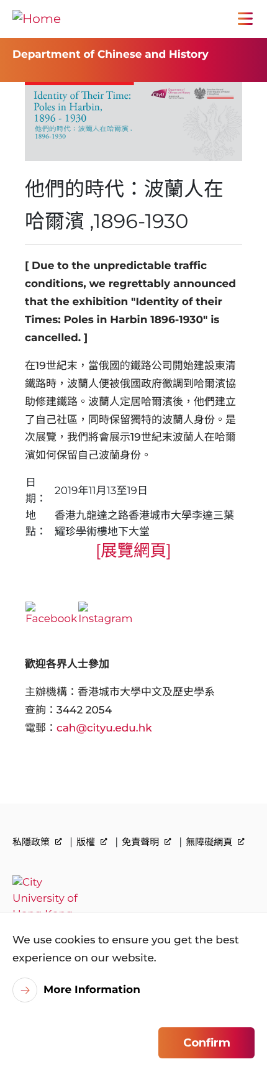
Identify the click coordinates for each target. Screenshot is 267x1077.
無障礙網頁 (210, 842)
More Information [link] (91, 990)
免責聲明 (141, 842)
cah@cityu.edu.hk (104, 728)
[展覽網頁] (133, 550)
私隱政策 (32, 842)
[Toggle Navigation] (245, 18)
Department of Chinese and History (110, 54)
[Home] (36, 19)
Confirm (206, 1043)
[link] (133, 899)
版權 (86, 842)
